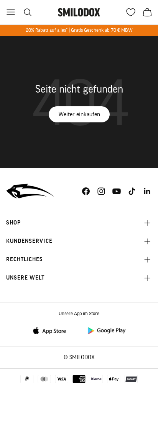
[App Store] (51, 330)
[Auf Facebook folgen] (86, 191)
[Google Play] (106, 330)
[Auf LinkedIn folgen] (147, 191)
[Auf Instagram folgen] (101, 191)
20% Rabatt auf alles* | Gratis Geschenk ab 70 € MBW (79, 30)
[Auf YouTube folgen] (116, 191)
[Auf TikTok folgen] (132, 191)
